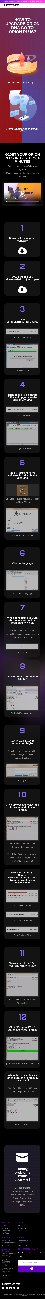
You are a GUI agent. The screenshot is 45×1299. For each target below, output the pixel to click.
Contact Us (6, 1240)
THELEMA (5, 1228)
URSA (4, 1225)
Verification (22, 1228)
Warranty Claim (8, 1245)
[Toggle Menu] (26, 5)
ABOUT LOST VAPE (24, 1240)
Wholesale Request (9, 1242)
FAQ (19, 1231)
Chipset (21, 1242)
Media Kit (21, 1225)
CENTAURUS (6, 1231)
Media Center (23, 1245)
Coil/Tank (5, 1233)
